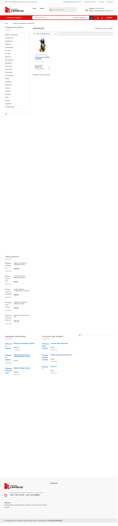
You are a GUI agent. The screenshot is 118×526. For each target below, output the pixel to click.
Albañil (7, 78)
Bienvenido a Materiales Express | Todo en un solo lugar (21, 1)
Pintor (7, 97)
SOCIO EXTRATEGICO (55, 520)
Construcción (9, 38)
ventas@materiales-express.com (72, 1)
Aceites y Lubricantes (11, 35)
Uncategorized (9, 107)
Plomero (7, 100)
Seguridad (8, 103)
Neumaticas (8, 63)
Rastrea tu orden (90, 1)
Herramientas (44, 54)
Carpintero (8, 81)
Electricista (8, 85)
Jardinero (8, 91)
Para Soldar (8, 72)
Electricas (37, 54)
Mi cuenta (110, 1)
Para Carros (8, 66)
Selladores (8, 44)
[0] (97, 17)
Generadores (9, 60)
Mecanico (8, 94)
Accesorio (8, 50)
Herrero (7, 88)
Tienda (101, 1)
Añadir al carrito (49, 68)
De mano (8, 53)
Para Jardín (8, 69)
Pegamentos (9, 41)
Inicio (34, 8)
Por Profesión (9, 75)
